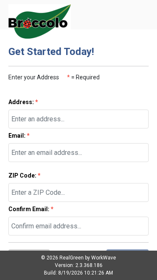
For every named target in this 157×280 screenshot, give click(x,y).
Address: (23, 102)
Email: (19, 135)
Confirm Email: (31, 209)
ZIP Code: (24, 175)
